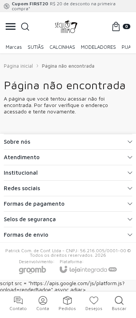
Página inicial (18, 66)
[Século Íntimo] (66, 26)
